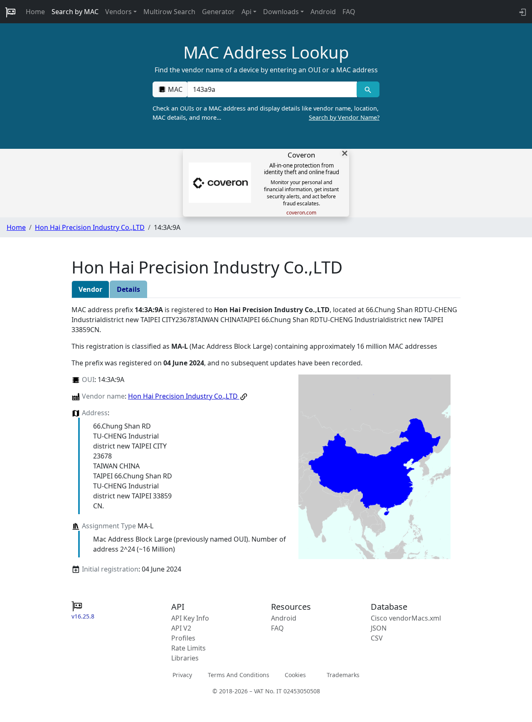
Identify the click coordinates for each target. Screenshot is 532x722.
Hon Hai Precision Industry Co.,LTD (90, 227)
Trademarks (343, 675)
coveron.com (301, 212)
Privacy (182, 675)
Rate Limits (188, 648)
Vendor (90, 289)
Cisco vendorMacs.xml (406, 618)
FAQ (348, 11)
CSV (377, 638)
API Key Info (190, 618)
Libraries (185, 658)
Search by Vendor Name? (344, 117)
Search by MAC (75, 11)
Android (323, 11)
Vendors (118, 11)
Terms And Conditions (238, 675)
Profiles (183, 638)
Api (246, 11)
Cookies (295, 675)
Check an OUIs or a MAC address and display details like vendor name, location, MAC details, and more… (266, 112)
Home (35, 11)
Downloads (281, 11)
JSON (379, 628)
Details (128, 289)
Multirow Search (169, 11)
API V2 (181, 628)
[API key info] (522, 12)
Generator (218, 11)
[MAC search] (368, 89)
